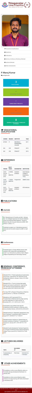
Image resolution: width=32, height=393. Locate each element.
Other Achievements (10, 65)
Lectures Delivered (9, 62)
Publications (8, 55)
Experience (8, 52)
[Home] (16, 5)
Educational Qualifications (12, 48)
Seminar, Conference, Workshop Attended (15, 59)
